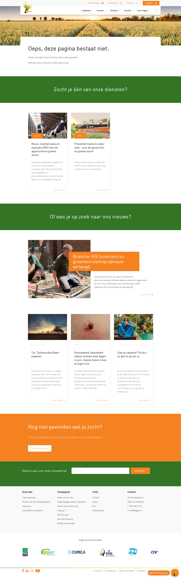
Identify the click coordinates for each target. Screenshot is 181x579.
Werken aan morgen (66, 523)
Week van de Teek (65, 497)
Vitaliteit (114, 10)
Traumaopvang (28, 497)
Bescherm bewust (65, 519)
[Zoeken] (156, 10)
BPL (94, 506)
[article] (47, 153)
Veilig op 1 (61, 510)
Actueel (127, 10)
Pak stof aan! (63, 514)
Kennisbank (113, 3)
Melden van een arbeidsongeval (36, 501)
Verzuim (100, 10)
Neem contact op (39, 448)
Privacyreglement (110, 571)
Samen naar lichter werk (67, 506)
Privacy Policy (98, 571)
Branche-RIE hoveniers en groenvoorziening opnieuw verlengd (98, 261)
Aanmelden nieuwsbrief (32, 510)
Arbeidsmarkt (98, 510)
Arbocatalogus (94, 3)
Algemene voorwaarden (127, 571)
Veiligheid (86, 10)
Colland (95, 497)
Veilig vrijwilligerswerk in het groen (71, 501)
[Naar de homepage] (29, 10)
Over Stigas (142, 10)
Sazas (95, 501)
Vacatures (26, 506)
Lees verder (144, 294)
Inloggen (149, 3)
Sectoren (130, 3)
